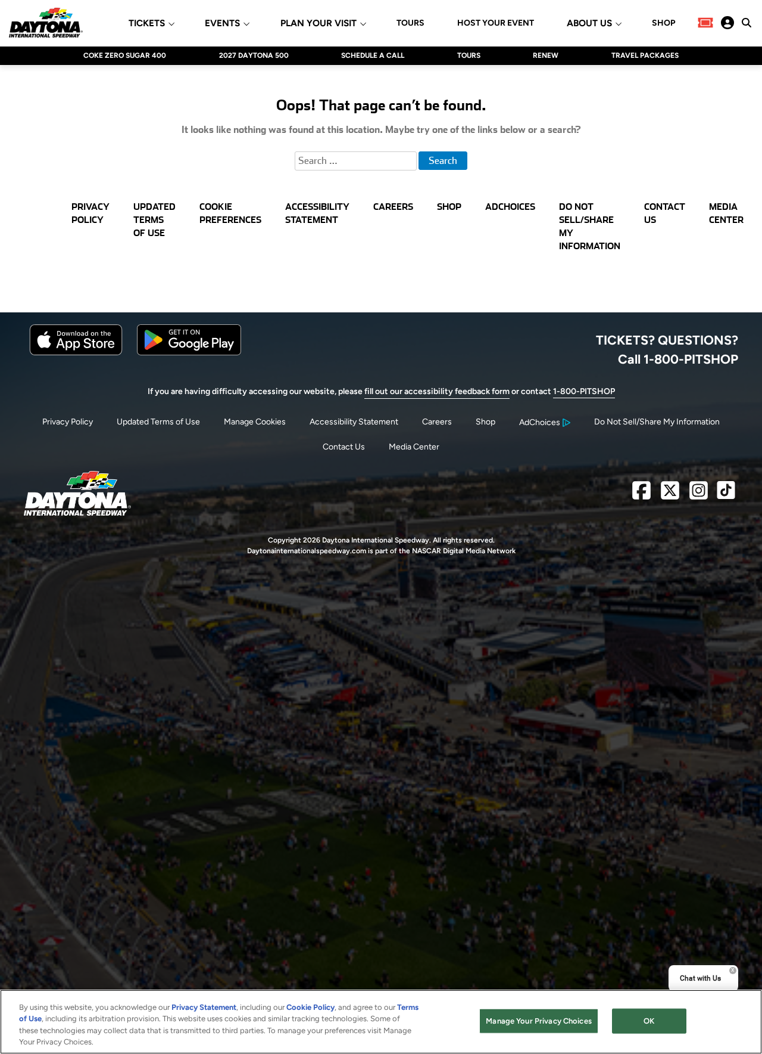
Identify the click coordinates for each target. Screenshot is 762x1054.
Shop (485, 422)
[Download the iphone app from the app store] (76, 353)
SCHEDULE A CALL (372, 55)
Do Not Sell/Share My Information (657, 422)
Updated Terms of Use (158, 422)
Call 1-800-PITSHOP (678, 359)
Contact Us (344, 447)
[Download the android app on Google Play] (189, 353)
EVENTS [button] (222, 23)
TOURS (410, 23)
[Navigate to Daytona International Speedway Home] (46, 23)
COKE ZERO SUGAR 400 (124, 55)
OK (649, 1020)
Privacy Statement (203, 1007)
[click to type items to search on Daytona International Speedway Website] (746, 22)
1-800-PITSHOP (584, 391)
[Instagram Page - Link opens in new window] (698, 495)
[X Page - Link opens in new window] (670, 495)
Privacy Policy (67, 422)
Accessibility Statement (354, 422)
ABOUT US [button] (589, 23)
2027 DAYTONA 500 (254, 55)
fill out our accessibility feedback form (437, 391)
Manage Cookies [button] (255, 422)
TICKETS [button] (147, 23)
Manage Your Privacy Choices (539, 1020)
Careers (437, 422)
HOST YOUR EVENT (495, 23)
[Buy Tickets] (705, 22)
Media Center (414, 447)
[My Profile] (727, 22)
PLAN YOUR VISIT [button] (318, 23)
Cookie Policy (310, 1007)
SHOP (663, 23)
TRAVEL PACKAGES (645, 55)
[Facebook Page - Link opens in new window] (641, 495)
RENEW (545, 55)
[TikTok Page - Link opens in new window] (726, 495)
